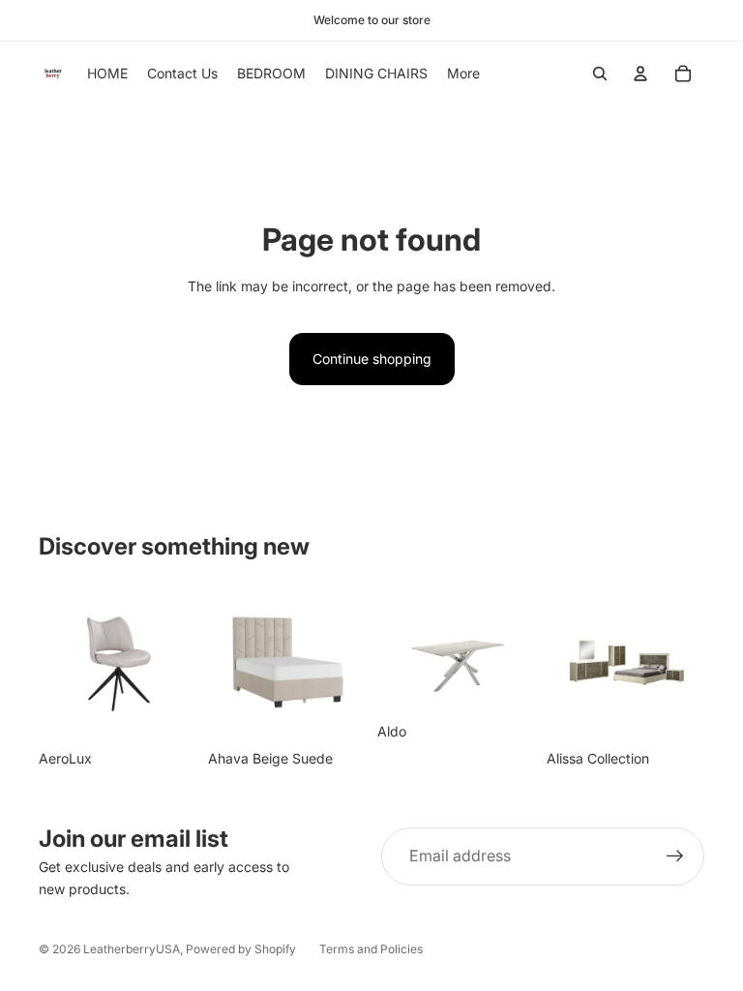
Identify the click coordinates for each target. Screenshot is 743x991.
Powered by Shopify (241, 949)
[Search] (600, 73)
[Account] (640, 73)
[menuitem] (463, 73)
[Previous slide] (229, 661)
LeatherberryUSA (131, 949)
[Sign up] (675, 856)
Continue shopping (371, 358)
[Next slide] (344, 661)
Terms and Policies (371, 949)
